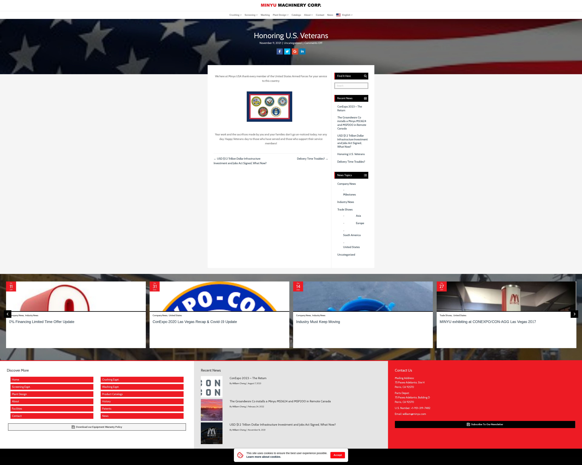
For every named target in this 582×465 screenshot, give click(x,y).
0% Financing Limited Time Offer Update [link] (41, 322)
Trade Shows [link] (345, 209)
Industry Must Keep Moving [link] (318, 322)
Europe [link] (360, 223)
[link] (291, 5)
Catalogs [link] (296, 15)
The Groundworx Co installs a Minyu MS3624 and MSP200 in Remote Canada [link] (351, 123)
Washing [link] (265, 15)
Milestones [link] (349, 194)
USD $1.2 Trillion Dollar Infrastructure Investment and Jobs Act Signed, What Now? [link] (352, 141)
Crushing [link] (234, 15)
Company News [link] (346, 183)
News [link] (330, 15)
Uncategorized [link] (293, 43)
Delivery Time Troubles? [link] (351, 161)
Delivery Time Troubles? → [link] (312, 158)
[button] (7, 314)
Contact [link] (320, 15)
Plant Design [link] (279, 15)
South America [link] (352, 235)
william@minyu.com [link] (414, 414)
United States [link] (351, 247)
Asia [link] (358, 215)
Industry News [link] (345, 202)
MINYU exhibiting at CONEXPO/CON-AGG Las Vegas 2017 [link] (488, 322)
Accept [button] (338, 455)
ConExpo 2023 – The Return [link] (349, 108)
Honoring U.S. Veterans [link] (351, 154)
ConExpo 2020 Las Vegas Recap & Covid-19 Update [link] (195, 322)
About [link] (307, 15)
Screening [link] (250, 15)
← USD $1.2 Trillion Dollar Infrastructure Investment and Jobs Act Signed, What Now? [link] (240, 161)
